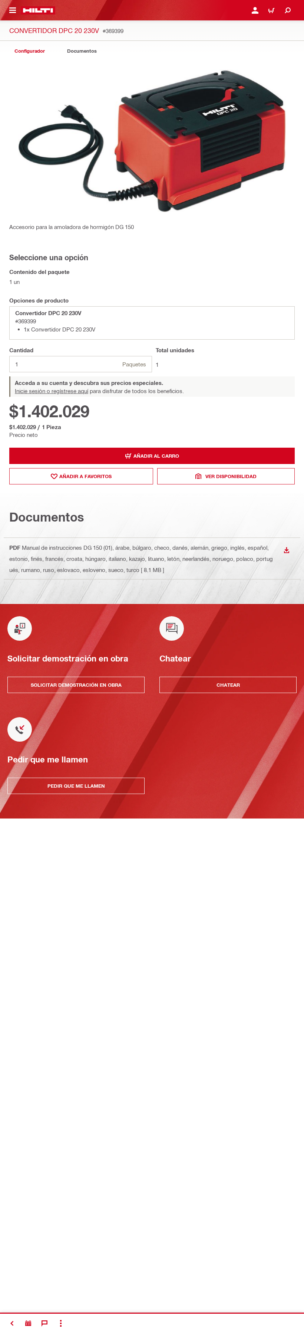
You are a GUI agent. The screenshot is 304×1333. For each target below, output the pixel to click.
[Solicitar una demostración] (28, 1323)
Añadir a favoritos (85, 476)
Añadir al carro (156, 456)
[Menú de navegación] (12, 10)
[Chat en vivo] (44, 1323)
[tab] (30, 51)
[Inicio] (38, 10)
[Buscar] (288, 10)
